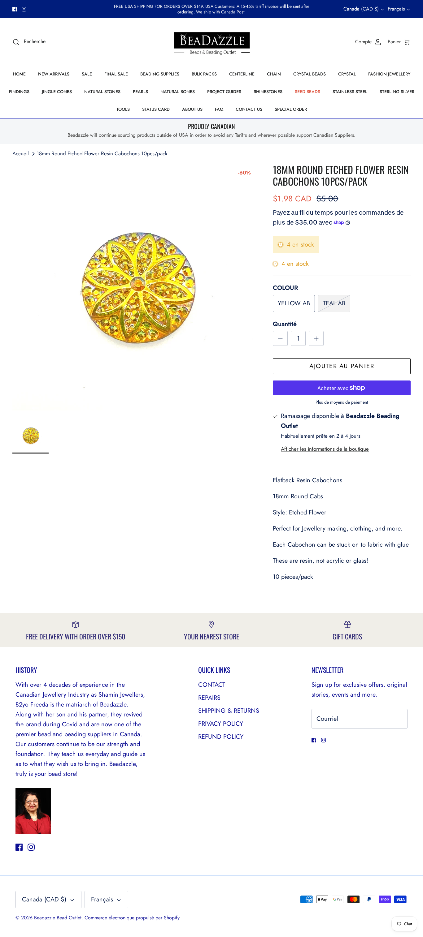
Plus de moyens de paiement (342, 402)
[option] (135, 287)
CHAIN (274, 74)
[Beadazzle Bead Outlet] (212, 41)
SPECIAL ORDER (291, 109)
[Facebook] (14, 9)
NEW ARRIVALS (53, 74)
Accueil (20, 153)
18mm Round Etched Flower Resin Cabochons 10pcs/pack (102, 153)
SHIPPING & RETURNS (228, 710)
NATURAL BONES (177, 91)
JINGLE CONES (57, 91)
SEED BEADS (307, 91)
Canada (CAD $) (361, 8)
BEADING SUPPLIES (159, 74)
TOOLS (123, 109)
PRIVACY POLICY (220, 723)
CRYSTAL (347, 74)
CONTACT (211, 684)
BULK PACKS (204, 74)
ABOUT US (192, 109)
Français (396, 8)
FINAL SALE (116, 74)
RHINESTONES (268, 91)
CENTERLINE (242, 74)
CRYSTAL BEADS (309, 74)
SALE (87, 74)
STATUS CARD (156, 109)
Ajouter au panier (341, 366)
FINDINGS (19, 91)
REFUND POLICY (220, 736)
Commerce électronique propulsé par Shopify (132, 917)
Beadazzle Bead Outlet (57, 917)
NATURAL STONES (102, 91)
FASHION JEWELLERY (389, 74)
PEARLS (140, 91)
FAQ (219, 109)
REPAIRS (209, 697)
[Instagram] (24, 9)
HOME (19, 74)
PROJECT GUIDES (224, 91)
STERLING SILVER (397, 91)
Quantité (285, 324)
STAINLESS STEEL (350, 91)
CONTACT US (249, 109)
